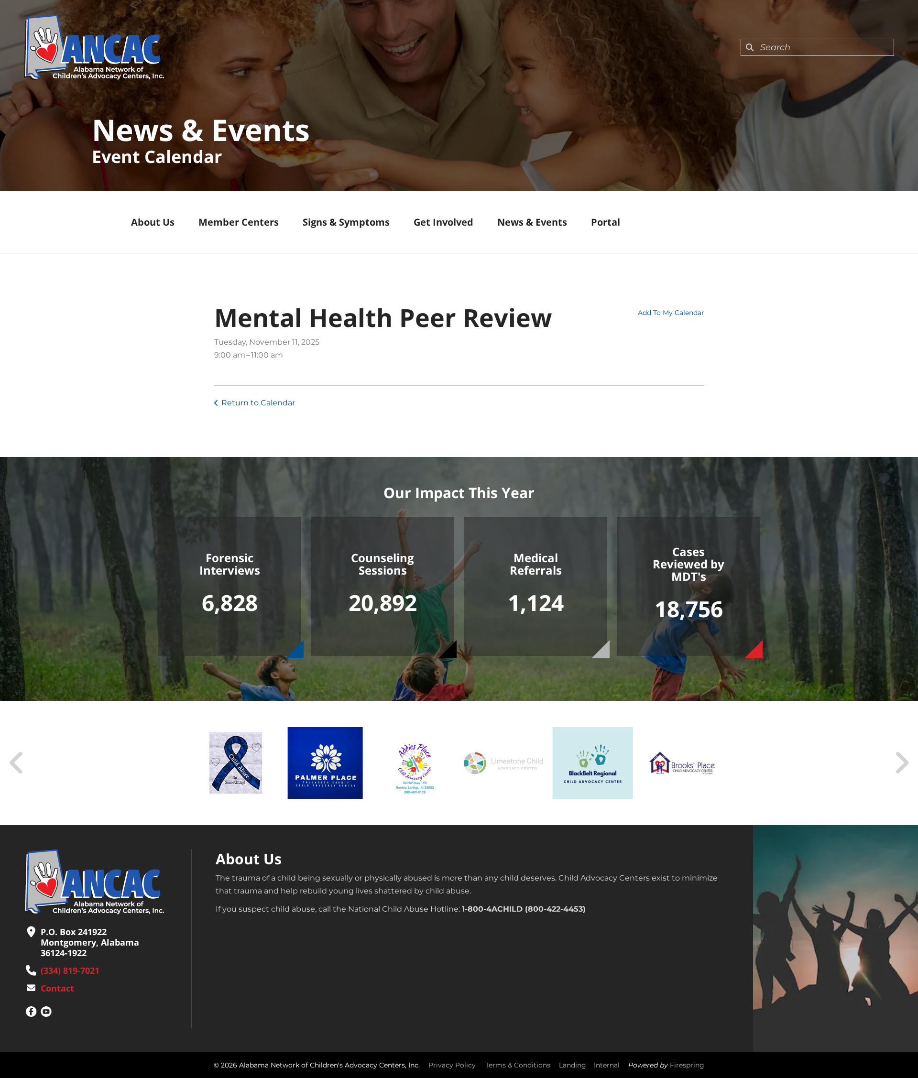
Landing (572, 1065)
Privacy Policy (452, 1065)
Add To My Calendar (671, 312)
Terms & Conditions (517, 1065)
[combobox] (817, 47)
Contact (57, 988)
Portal (605, 222)
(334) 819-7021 (70, 970)
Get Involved (443, 222)
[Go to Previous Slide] (17, 763)
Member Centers (238, 222)
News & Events (532, 222)
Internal (607, 1065)
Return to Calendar (258, 402)
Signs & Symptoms (346, 222)
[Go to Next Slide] (901, 763)
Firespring (687, 1065)
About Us (153, 222)
